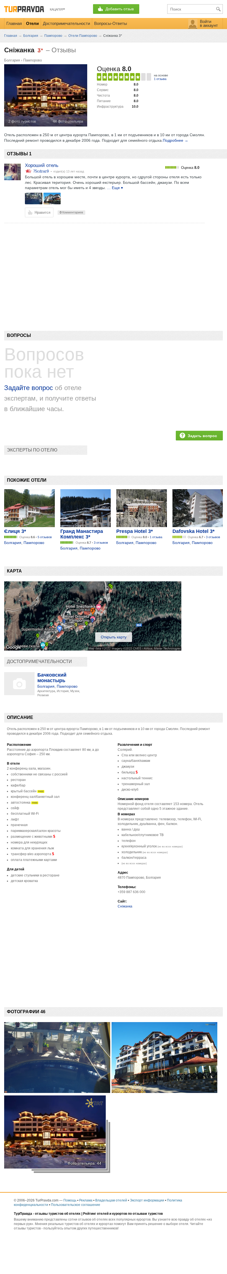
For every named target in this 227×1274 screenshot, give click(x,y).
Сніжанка (125, 906)
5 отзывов (45, 537)
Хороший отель (41, 165)
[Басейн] (33, 198)
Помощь (69, 1200)
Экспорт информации (147, 1200)
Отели (32, 23)
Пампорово (32, 60)
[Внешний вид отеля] (52, 198)
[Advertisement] (105, 267)
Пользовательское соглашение (75, 1205)
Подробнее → (175, 140)
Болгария (12, 60)
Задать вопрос (202, 436)
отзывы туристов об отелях (58, 1214)
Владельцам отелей (111, 1200)
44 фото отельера (68, 121)
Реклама (85, 1200)
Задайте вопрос (28, 387)
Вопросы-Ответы (110, 23)
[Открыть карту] (92, 649)
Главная (14, 23)
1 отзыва (160, 79)
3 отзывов (101, 542)
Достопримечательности (66, 23)
